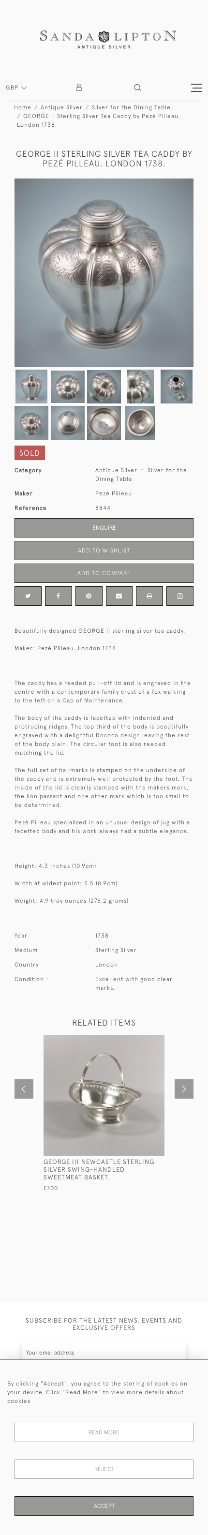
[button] (138, 87)
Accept (104, 1506)
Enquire (104, 527)
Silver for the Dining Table (131, 107)
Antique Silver (62, 107)
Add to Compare (104, 573)
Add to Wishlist (104, 550)
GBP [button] (13, 87)
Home (22, 107)
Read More (104, 1432)
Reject (104, 1469)
